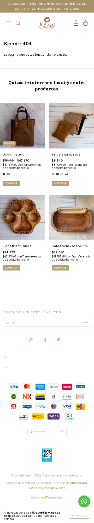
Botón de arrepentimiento (47, 488)
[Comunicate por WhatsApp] (84, 501)
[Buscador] (18, 24)
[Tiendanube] (47, 498)
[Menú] (8, 24)
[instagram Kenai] (32, 340)
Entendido (79, 515)
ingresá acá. (79, 482)
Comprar (11, 183)
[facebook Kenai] (45, 340)
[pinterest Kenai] (58, 340)
